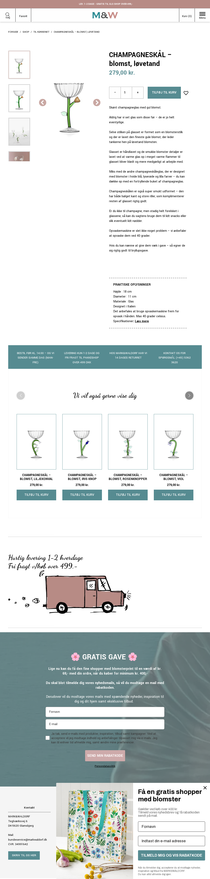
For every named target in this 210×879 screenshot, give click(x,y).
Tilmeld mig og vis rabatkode (171, 855)
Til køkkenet (41, 32)
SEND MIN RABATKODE (105, 755)
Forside (13, 32)
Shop (26, 32)
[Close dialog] (205, 787)
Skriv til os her (24, 855)
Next (97, 103)
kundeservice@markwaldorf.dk (27, 840)
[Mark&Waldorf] (105, 15)
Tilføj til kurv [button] (36, 495)
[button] (185, 91)
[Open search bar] (8, 14)
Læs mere (142, 321)
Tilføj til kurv (164, 92)
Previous (43, 103)
